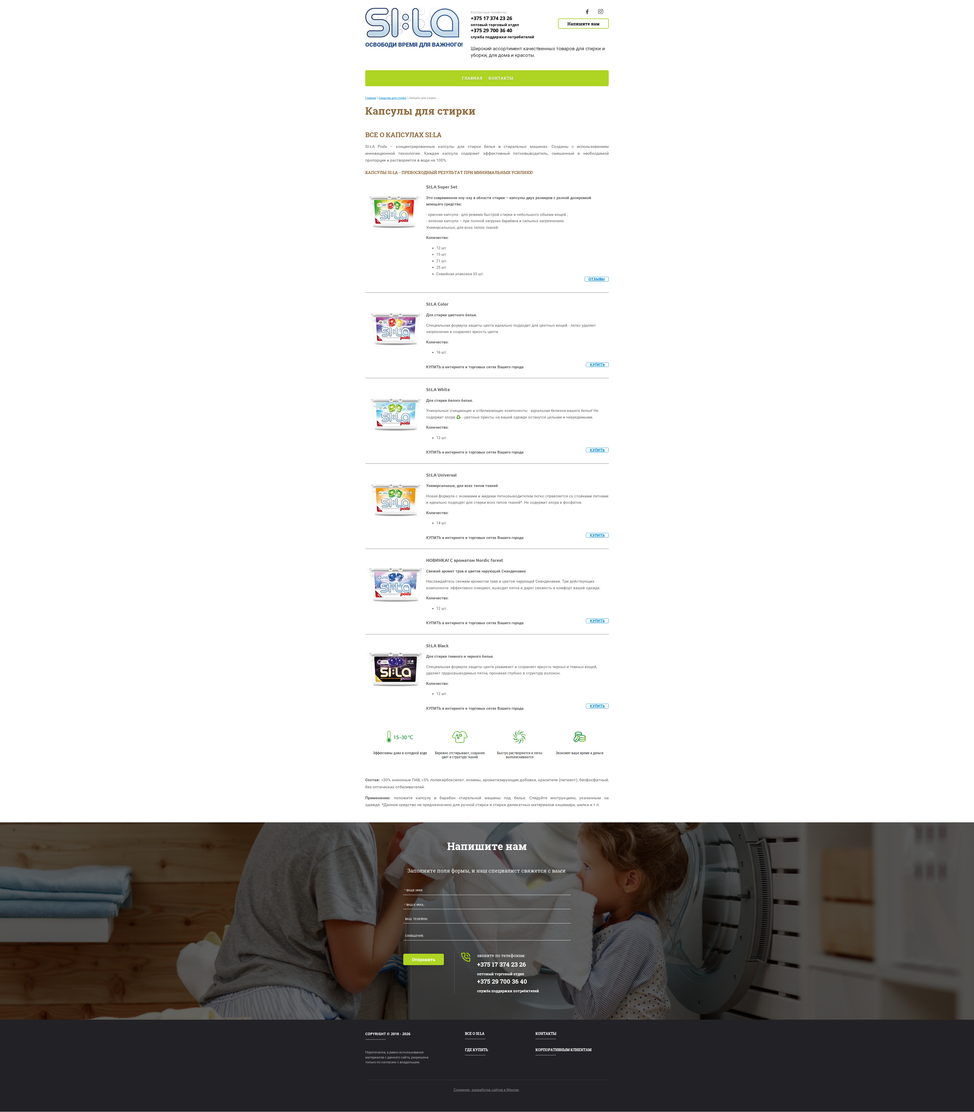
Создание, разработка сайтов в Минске (486, 1090)
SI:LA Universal (441, 475)
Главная (370, 97)
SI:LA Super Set (442, 186)
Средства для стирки (393, 97)
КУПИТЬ (597, 364)
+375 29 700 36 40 (491, 30)
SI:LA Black (437, 645)
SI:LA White (438, 389)
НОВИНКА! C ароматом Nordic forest (464, 560)
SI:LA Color (437, 304)
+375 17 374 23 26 (491, 18)
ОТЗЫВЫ (596, 279)
